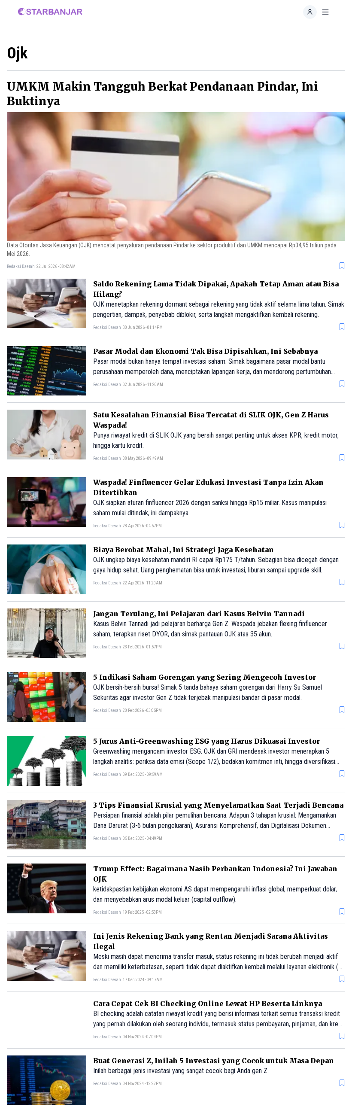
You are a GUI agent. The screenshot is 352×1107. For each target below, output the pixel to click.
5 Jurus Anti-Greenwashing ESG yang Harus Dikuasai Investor (206, 741)
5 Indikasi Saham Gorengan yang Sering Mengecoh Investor (204, 677)
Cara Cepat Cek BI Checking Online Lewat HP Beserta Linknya (207, 1003)
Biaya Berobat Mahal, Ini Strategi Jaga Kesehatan (183, 549)
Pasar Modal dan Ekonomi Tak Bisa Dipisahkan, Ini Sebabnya (205, 351)
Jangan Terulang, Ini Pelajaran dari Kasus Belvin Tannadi (199, 613)
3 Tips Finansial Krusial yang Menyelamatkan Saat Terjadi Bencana (218, 805)
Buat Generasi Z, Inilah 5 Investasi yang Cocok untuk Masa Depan (213, 1067)
